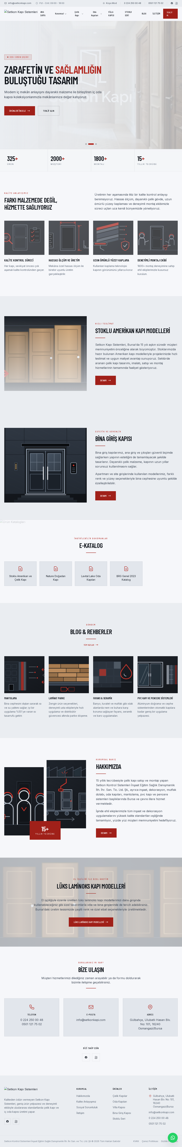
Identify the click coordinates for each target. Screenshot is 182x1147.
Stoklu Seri (128, 13)
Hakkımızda (14, 110)
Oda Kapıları (94, 13)
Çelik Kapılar (120, 1095)
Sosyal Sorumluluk (87, 1107)
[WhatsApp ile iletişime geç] (173, 1138)
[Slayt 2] (89, 144)
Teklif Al (170, 13)
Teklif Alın (43, 110)
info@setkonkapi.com (19, 3)
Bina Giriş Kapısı (122, 1112)
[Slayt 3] (94, 144)
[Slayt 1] (86, 144)
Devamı (103, 380)
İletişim (156, 13)
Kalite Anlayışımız (86, 1101)
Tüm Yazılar (89, 645)
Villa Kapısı (111, 13)
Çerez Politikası (150, 1141)
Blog (144, 13)
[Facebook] (172, 3)
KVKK (136, 1141)
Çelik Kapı (77, 13)
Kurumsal (59, 13)
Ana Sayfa (43, 13)
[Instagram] (176, 3)
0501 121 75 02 (155, 3)
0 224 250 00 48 (132, 3)
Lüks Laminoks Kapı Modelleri (89, 921)
